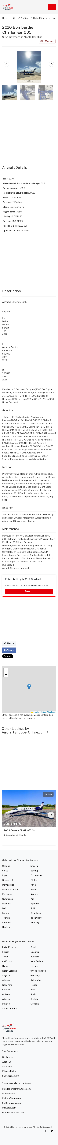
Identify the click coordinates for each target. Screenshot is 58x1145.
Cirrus (5, 870)
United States (9, 947)
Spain (33, 994)
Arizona (6, 980)
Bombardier (8, 885)
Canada (6, 989)
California (7, 961)
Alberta (6, 999)
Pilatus (33, 880)
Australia (34, 956)
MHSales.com (9, 1107)
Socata (34, 866)
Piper (5, 875)
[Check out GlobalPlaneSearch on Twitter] (52, 1131)
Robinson (7, 894)
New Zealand (37, 961)
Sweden (34, 1003)
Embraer (6, 922)
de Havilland (36, 918)
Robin (33, 908)
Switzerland (36, 980)
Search (29, 591)
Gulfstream (8, 899)
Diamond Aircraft (10, 889)
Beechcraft (8, 880)
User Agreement (10, 1076)
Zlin (32, 899)
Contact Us (8, 1057)
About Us (6, 1061)
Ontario (6, 994)
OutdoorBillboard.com (13, 1112)
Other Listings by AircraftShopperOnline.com (24, 730)
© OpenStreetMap (48, 712)
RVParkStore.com (11, 1098)
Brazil (33, 947)
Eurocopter (36, 875)
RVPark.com (8, 1093)
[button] (29, 67)
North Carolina (9, 971)
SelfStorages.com (11, 1103)
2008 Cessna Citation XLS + (20, 830)
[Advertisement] (29, 129)
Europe (34, 966)
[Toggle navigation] (52, 7)
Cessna (6, 866)
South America (9, 1008)
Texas (5, 956)
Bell (4, 908)
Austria (34, 999)
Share (10, 643)
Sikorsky (34, 922)
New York (7, 985)
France (33, 985)
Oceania (34, 952)
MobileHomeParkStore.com (16, 1089)
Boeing (34, 870)
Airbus (33, 889)
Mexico (6, 1003)
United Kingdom (38, 971)
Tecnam (6, 918)
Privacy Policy (9, 1071)
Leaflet (36, 712)
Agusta (34, 894)
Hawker (6, 927)
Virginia (6, 975)
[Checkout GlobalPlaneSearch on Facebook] (45, 1131)
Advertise (7, 1066)
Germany (35, 975)
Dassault (6, 903)
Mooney (6, 913)
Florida (5, 952)
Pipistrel (34, 903)
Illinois (5, 966)
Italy (32, 989)
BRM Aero (35, 913)
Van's (33, 885)
